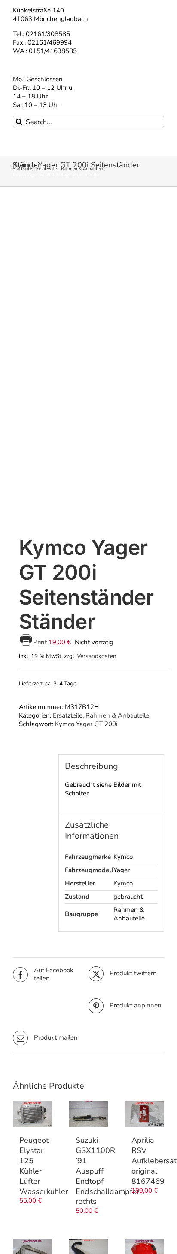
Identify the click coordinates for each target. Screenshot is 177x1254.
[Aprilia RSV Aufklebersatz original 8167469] (144, 1114)
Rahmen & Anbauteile (117, 715)
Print (41, 642)
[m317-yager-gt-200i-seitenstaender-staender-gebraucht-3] (88, 363)
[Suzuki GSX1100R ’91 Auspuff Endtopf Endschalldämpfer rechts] (88, 1114)
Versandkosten (96, 656)
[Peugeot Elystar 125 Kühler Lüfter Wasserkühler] (32, 1114)
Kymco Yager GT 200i (86, 724)
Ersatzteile (67, 715)
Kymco (123, 883)
